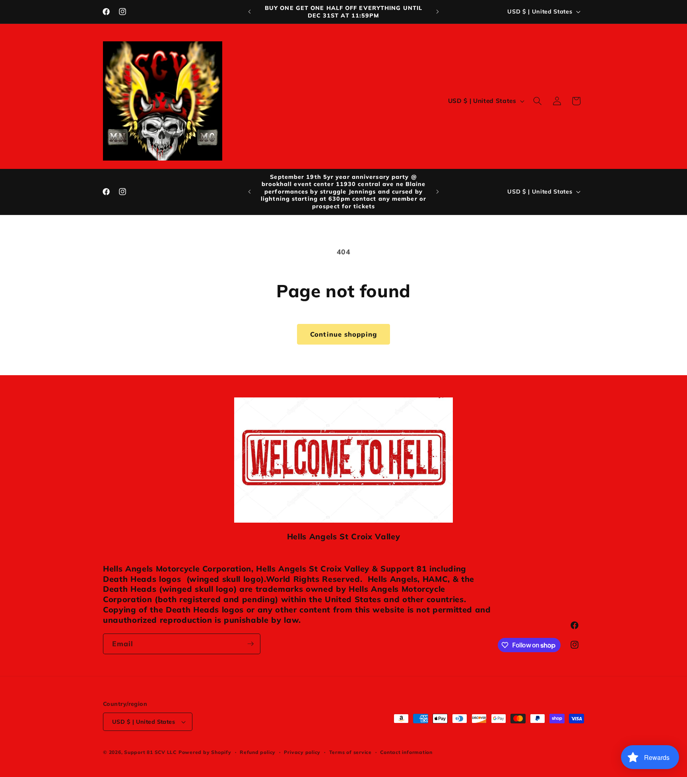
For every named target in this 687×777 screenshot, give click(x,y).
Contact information (406, 752)
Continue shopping (343, 334)
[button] (537, 100)
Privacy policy (302, 752)
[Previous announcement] (249, 12)
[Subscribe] (250, 644)
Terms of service (350, 752)
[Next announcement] (437, 12)
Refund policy (258, 752)
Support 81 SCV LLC (150, 752)
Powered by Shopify (205, 752)
